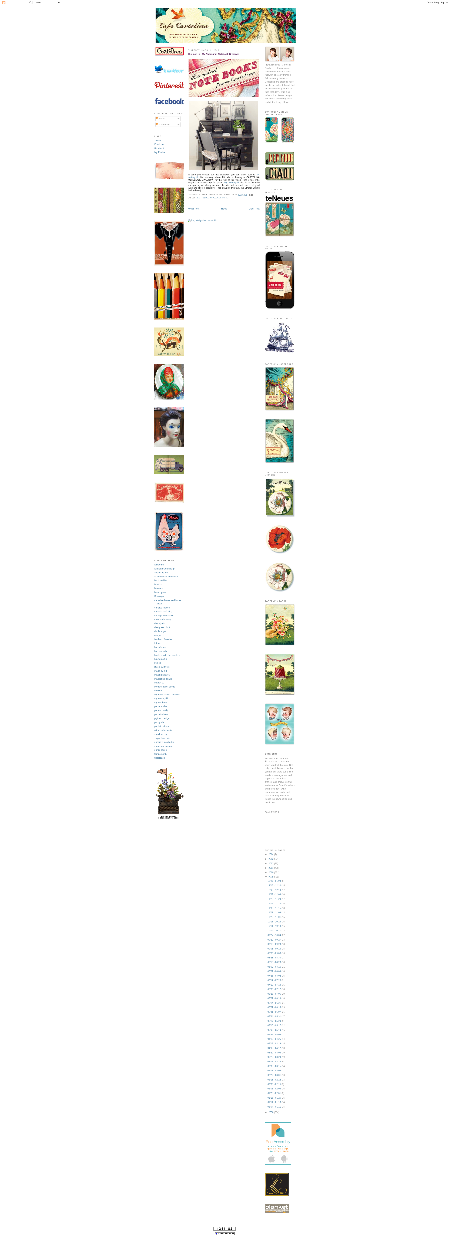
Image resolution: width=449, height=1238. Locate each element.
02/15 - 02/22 (274, 1079)
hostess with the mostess (167, 655)
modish (158, 690)
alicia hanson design (164, 568)
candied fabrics (162, 607)
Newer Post (193, 208)
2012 (271, 863)
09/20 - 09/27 (274, 939)
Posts (161, 118)
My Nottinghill (231, 182)
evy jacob (159, 635)
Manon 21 (159, 682)
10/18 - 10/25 (274, 921)
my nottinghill (161, 698)
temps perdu (160, 754)
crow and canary (162, 619)
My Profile (159, 152)
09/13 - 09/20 (274, 944)
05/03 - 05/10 (274, 1030)
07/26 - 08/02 (274, 975)
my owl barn (160, 702)
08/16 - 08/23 (274, 962)
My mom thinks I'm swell (167, 694)
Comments (164, 124)
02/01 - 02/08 (274, 1088)
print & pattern (161, 726)
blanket (158, 584)
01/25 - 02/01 (274, 1093)
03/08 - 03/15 (274, 1066)
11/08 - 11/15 (274, 908)
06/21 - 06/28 (274, 998)
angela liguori (161, 572)
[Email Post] (250, 195)
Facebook (159, 148)
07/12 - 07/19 (274, 985)
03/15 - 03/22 (274, 1061)
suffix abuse (160, 750)
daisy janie (159, 623)
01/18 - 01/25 (274, 1097)
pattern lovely (161, 710)
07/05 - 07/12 (274, 989)
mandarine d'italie (163, 678)
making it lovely (162, 674)
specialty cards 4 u (164, 742)
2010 (271, 872)
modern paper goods (164, 686)
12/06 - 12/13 (274, 890)
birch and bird (161, 580)
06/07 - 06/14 (274, 1007)
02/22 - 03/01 (274, 1075)
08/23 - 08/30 (274, 957)
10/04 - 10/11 (274, 930)
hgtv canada (160, 651)
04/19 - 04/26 (274, 1039)
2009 (271, 877)
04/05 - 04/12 (274, 1048)
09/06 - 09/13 (274, 948)
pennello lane (161, 714)
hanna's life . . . (162, 647)
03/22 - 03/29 (274, 1057)
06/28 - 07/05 (274, 994)
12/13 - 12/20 (274, 885)
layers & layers (162, 667)
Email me (159, 144)
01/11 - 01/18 (274, 1102)
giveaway (215, 198)
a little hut (159, 564)
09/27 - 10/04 (274, 935)
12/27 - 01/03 (274, 881)
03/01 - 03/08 (274, 1070)
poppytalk (159, 722)
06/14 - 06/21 (274, 1003)
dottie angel (160, 631)
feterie (157, 643)
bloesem (158, 588)
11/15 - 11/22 (274, 903)
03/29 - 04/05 (274, 1052)
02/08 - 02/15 (274, 1084)
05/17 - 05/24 (274, 1021)
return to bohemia (163, 730)
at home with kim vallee (166, 576)
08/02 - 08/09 (274, 971)
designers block (162, 627)
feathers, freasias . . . (165, 639)
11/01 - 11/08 (274, 912)
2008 (271, 1112)
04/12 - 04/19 (274, 1043)
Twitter (157, 140)
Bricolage (159, 596)
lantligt (157, 663)
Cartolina (203, 198)
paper (225, 198)
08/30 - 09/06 (274, 953)
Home (224, 208)
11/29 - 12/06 (274, 894)
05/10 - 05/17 (274, 1025)
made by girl (160, 671)
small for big (160, 734)
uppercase (159, 757)
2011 (271, 868)
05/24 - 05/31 (274, 1016)
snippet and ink (162, 738)
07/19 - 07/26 (274, 980)
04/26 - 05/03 (274, 1034)
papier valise (160, 706)
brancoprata (160, 592)
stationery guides (163, 746)
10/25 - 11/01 (274, 917)
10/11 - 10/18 (274, 926)
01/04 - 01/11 (274, 1106)
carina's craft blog (163, 611)
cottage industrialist (164, 615)
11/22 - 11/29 (274, 899)
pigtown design (161, 718)
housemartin (160, 659)
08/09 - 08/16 (274, 966)
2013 (271, 859)
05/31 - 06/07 (274, 1012)
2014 (271, 854)
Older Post (254, 208)
